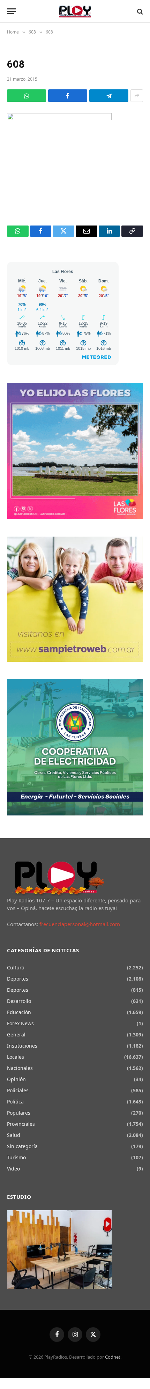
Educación (19, 1012)
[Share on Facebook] (67, 95)
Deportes (17, 978)
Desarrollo (19, 1001)
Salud (13, 1135)
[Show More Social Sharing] (136, 95)
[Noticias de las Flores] (75, 11)
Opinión (16, 1079)
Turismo (16, 1157)
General (16, 1034)
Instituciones (22, 1045)
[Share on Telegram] (108, 95)
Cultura (15, 967)
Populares (18, 1112)
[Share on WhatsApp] (26, 95)
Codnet (112, 1357)
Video (13, 1168)
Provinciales (21, 1124)
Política (15, 1101)
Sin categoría (22, 1146)
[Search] (139, 11)
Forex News (20, 1023)
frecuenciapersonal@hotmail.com (79, 924)
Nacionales (20, 1068)
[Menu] (11, 11)
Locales (15, 1057)
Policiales (18, 1090)
